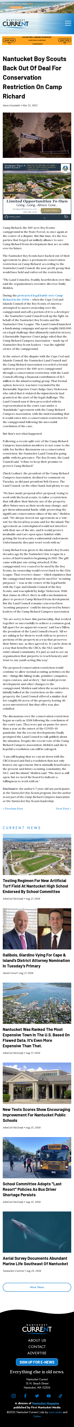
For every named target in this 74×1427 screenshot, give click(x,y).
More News (37, 1287)
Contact (37, 1346)
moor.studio (56, 1412)
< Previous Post (13, 808)
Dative (37, 1416)
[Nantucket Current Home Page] (16, 23)
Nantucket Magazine (45, 1403)
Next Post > (63, 808)
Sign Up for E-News (37, 1362)
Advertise (37, 1353)
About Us (37, 1340)
